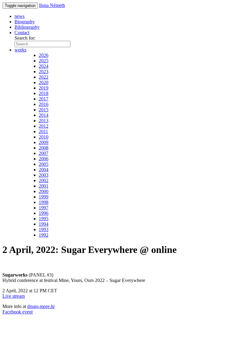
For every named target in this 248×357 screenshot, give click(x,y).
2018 (43, 93)
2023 (43, 71)
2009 (43, 142)
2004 (43, 169)
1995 (43, 218)
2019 (43, 87)
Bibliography (27, 27)
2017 (43, 98)
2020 (43, 82)
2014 (43, 115)
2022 (43, 77)
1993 (43, 229)
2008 (43, 147)
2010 (43, 136)
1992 (43, 234)
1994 (43, 224)
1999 (43, 196)
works (20, 49)
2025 (43, 60)
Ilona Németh (52, 5)
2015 (43, 109)
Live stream (13, 296)
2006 (43, 158)
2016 (43, 104)
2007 (43, 153)
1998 (43, 202)
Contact (22, 32)
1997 (43, 207)
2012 (43, 126)
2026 (43, 55)
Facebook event (17, 311)
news (19, 16)
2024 (43, 66)
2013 (43, 120)
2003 (43, 175)
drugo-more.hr (41, 306)
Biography (25, 21)
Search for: (25, 38)
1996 (43, 213)
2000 (43, 191)
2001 (43, 185)
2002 (43, 180)
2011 (43, 131)
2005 (43, 164)
